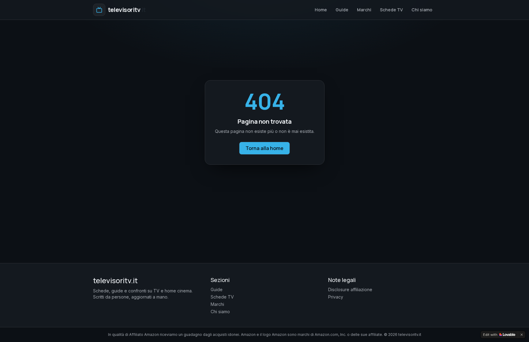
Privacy (335, 296)
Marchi (364, 10)
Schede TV (391, 10)
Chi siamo (421, 10)
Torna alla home (264, 148)
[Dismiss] (521, 334)
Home (321, 10)
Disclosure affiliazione (350, 289)
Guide (342, 10)
